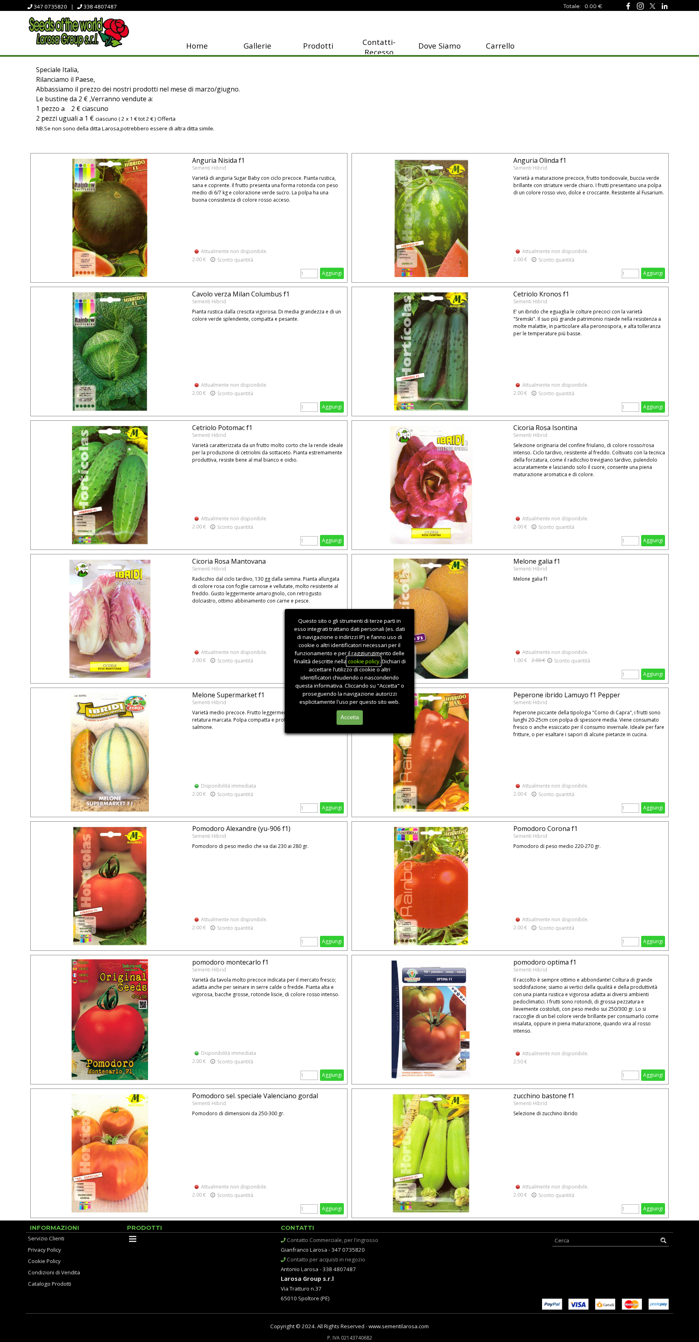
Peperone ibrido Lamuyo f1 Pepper (566, 694)
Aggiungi (332, 273)
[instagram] (640, 6)
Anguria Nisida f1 (218, 160)
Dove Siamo (439, 45)
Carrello (500, 45)
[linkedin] (664, 6)
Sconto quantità (234, 259)
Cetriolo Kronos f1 (541, 294)
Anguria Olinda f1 (539, 160)
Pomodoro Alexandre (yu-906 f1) (241, 828)
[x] (652, 6)
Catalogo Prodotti (49, 1283)
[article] (188, 218)
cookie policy (363, 661)
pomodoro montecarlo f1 (230, 962)
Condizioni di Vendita (54, 1272)
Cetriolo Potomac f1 (222, 427)
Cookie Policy (44, 1261)
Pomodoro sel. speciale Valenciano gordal (255, 1095)
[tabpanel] (556, 6)
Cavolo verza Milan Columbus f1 (241, 294)
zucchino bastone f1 (543, 1095)
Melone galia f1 (536, 561)
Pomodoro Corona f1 (545, 828)
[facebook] (628, 6)
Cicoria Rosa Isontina (545, 427)
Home (197, 45)
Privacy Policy (44, 1249)
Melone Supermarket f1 (228, 694)
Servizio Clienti (46, 1238)
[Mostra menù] (132, 1238)
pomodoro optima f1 (544, 962)
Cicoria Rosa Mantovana (229, 561)
